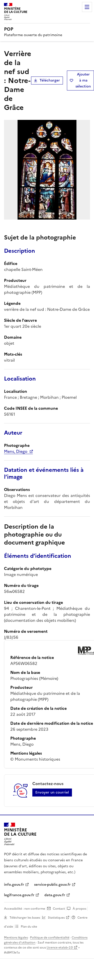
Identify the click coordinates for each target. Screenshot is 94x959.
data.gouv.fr (54, 895)
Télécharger (50, 80)
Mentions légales (16, 937)
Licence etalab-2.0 (60, 947)
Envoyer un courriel (52, 792)
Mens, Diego (15, 451)
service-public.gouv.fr (52, 884)
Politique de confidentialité (49, 937)
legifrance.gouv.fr (19, 895)
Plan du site (29, 926)
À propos (79, 908)
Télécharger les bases (25, 917)
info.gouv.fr (14, 884)
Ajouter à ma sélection (83, 80)
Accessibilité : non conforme (24, 908)
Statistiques (56, 917)
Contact (59, 908)
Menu (87, 7)
